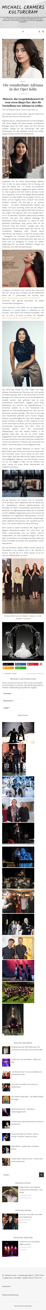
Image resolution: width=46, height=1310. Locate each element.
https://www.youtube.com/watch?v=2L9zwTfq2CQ (20, 298)
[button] (8, 664)
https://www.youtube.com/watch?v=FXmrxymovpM (21, 318)
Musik (23, 81)
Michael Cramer (11, 673)
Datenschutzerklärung (10, 1295)
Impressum (6, 1286)
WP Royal (28, 1306)
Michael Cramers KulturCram (23, 10)
